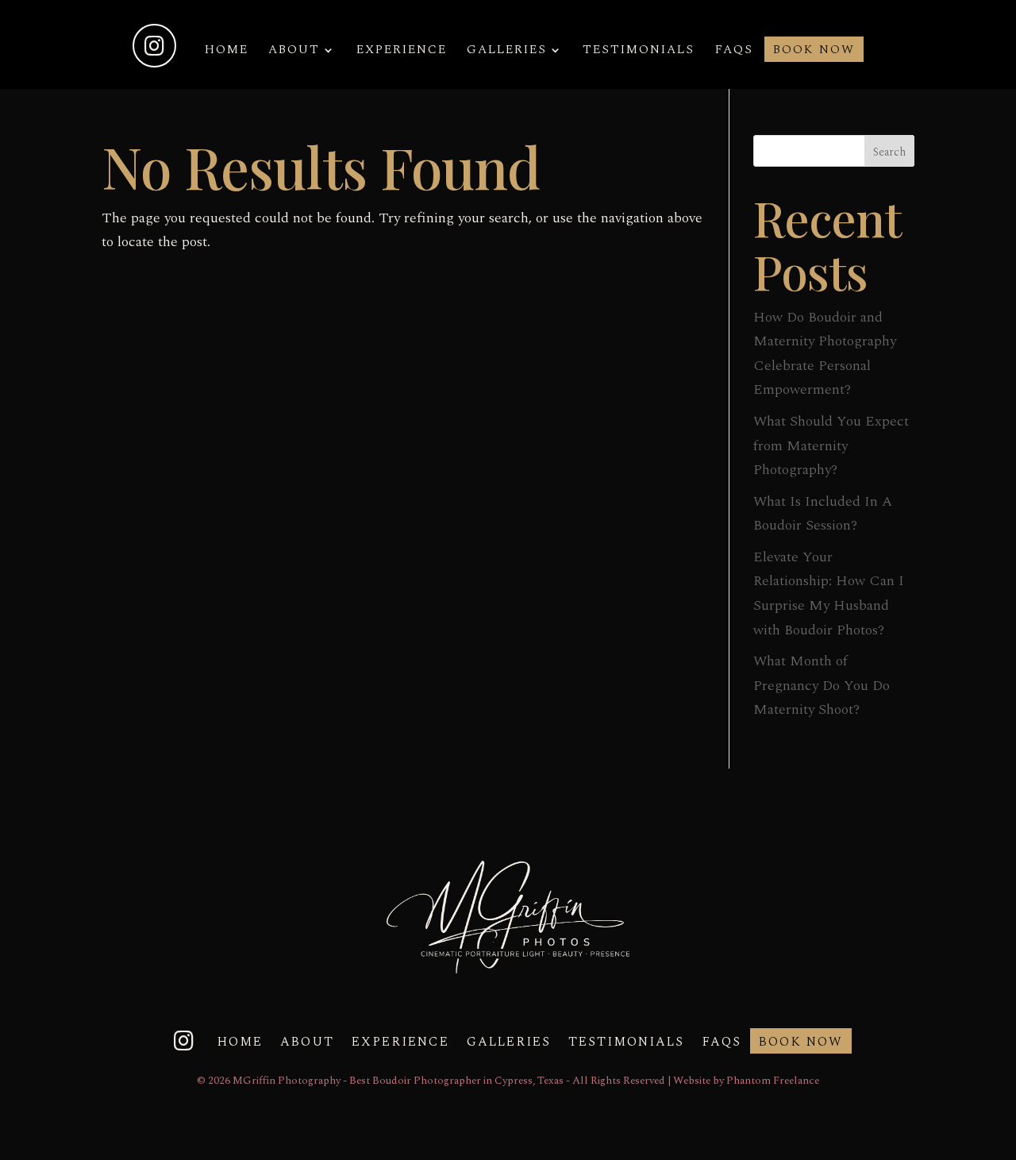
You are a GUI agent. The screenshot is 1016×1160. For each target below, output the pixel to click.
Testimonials (639, 51)
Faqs (734, 51)
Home (226, 51)
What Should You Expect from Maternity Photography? (831, 445)
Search (889, 152)
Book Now (814, 51)
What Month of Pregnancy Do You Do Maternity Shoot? (821, 685)
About (294, 51)
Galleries (507, 51)
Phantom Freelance (772, 1081)
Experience (401, 51)
